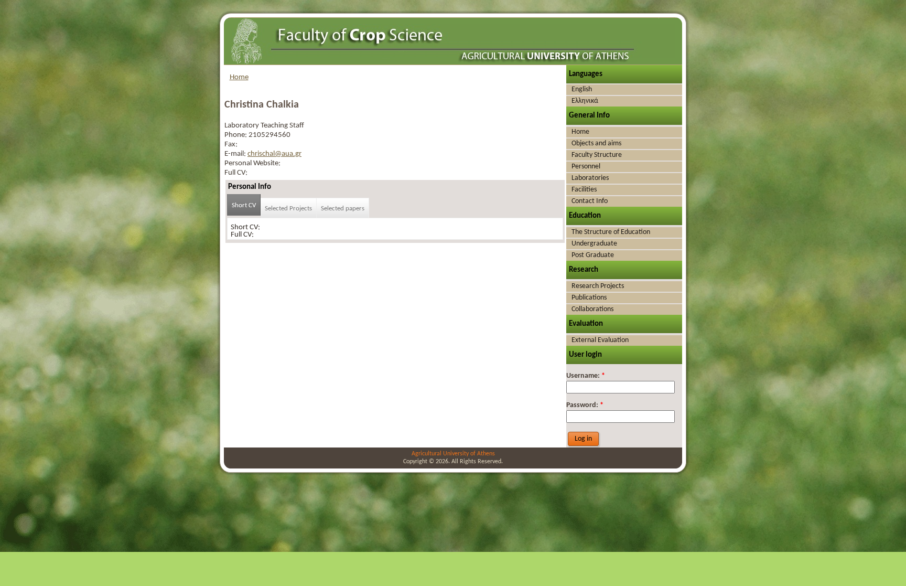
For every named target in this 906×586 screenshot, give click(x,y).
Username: (585, 376)
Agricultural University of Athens (453, 454)
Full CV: (235, 173)
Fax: (231, 144)
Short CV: (245, 227)
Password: (584, 405)
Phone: (236, 135)
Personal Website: (252, 163)
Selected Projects (288, 208)
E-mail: (235, 154)
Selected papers (342, 208)
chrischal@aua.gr (274, 154)
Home (239, 77)
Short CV (244, 205)
